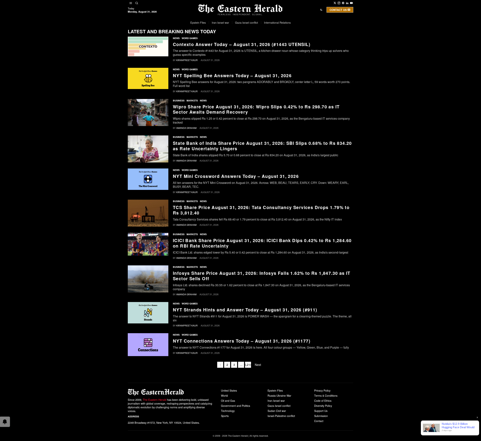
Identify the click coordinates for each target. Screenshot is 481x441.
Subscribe (268, 42)
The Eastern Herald (154, 400)
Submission (321, 416)
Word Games (190, 38)
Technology (228, 411)
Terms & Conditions (325, 395)
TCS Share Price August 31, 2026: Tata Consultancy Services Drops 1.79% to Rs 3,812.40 (261, 210)
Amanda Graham (186, 127)
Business (179, 100)
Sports (225, 416)
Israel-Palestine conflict (281, 416)
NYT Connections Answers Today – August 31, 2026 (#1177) (241, 341)
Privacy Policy (322, 390)
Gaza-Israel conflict (279, 406)
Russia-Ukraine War (279, 395)
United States (229, 390)
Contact (318, 421)
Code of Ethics (322, 400)
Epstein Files (275, 390)
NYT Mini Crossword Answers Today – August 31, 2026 (236, 176)
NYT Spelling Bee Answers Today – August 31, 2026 (232, 75)
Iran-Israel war (276, 400)
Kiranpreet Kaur (187, 60)
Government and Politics (235, 406)
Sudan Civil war (277, 411)
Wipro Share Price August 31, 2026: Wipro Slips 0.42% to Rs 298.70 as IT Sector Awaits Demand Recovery (256, 109)
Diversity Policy (323, 406)
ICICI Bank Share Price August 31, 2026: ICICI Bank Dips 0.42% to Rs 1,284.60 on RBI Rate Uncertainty (262, 243)
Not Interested (237, 42)
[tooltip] (335, 3)
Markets (192, 100)
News (176, 38)
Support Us (320, 411)
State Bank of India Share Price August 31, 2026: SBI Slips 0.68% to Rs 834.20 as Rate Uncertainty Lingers (262, 145)
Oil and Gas (228, 400)
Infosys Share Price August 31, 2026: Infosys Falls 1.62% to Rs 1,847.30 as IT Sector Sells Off (261, 275)
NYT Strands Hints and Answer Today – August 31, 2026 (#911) (245, 310)
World (224, 395)
